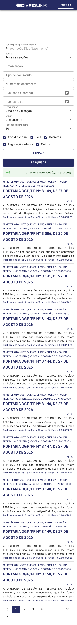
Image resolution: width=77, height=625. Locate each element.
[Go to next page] (7, 617)
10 (67, 609)
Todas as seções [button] (17, 57)
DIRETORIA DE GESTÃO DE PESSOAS (34, 186)
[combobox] (38, 75)
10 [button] (7, 128)
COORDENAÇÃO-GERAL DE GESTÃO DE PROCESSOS (43, 228)
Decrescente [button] (14, 119)
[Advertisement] (38, 28)
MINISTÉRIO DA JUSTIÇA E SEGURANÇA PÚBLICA (29, 182)
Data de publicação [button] (19, 111)
